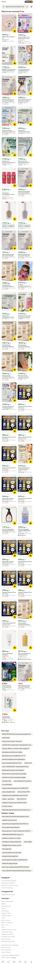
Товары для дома (6, 915)
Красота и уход (5, 920)
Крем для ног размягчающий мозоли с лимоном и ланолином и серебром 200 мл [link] (9, 161)
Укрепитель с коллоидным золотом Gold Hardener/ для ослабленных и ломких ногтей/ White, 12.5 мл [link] (8, 316)
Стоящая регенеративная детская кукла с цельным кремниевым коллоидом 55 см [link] (25, 285)
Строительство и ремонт (8, 936)
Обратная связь (5, 947)
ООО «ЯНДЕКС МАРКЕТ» (13, 955)
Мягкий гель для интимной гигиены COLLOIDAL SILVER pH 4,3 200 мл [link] (24, 376)
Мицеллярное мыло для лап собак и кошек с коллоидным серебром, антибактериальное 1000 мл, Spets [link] (24, 100)
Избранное (20, 962)
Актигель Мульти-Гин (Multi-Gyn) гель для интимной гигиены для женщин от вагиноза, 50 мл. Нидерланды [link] (24, 37)
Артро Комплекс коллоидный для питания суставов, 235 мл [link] (8, 686)
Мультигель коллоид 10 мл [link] (8, 37)
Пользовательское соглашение (9, 945)
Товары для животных (7, 934)
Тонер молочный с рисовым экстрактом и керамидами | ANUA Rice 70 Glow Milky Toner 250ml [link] (8, 131)
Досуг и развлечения (7, 901)
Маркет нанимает (6, 949)
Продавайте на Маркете (8, 883)
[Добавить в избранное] (15, 15)
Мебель (3, 903)
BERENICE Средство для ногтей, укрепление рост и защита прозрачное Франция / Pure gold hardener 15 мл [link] (9, 70)
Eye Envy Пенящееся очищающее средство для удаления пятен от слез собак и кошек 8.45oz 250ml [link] (8, 530)
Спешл (8, 962)
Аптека (3, 918)
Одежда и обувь (5, 913)
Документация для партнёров (9, 885)
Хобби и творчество (7, 922)
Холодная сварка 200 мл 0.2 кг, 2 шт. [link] (25, 407)
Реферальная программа (8, 894)
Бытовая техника (6, 906)
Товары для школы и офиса (8, 929)
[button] (31, 7)
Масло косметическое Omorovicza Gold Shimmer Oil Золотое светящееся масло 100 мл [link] (24, 654)
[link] (17, 734)
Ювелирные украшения (8, 941)
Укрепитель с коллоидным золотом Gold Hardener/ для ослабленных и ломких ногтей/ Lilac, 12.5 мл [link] (24, 131)
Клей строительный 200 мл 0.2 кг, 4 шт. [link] (24, 437)
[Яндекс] (14, 958)
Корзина (25, 962)
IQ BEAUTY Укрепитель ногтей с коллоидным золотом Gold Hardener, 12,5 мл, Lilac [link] (24, 225)
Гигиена (3, 908)
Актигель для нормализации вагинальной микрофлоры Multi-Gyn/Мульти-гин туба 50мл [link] (8, 717)
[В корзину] (15, 31)
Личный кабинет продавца (8, 880)
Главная (3, 962)
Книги (3, 927)
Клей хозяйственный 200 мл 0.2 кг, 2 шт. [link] (8, 499)
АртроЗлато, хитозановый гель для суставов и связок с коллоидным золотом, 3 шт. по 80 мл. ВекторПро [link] (9, 193)
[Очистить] (27, 7)
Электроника (5, 911)
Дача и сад (4, 925)
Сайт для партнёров (7, 887)
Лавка (14, 962)
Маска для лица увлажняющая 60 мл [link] (24, 161)
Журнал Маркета (6, 952)
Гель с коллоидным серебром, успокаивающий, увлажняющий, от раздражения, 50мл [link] (7, 654)
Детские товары (5, 939)
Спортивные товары (7, 932)
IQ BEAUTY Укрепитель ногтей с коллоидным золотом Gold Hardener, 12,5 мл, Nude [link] (8, 225)
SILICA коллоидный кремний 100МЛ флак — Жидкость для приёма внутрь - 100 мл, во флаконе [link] (25, 530)
